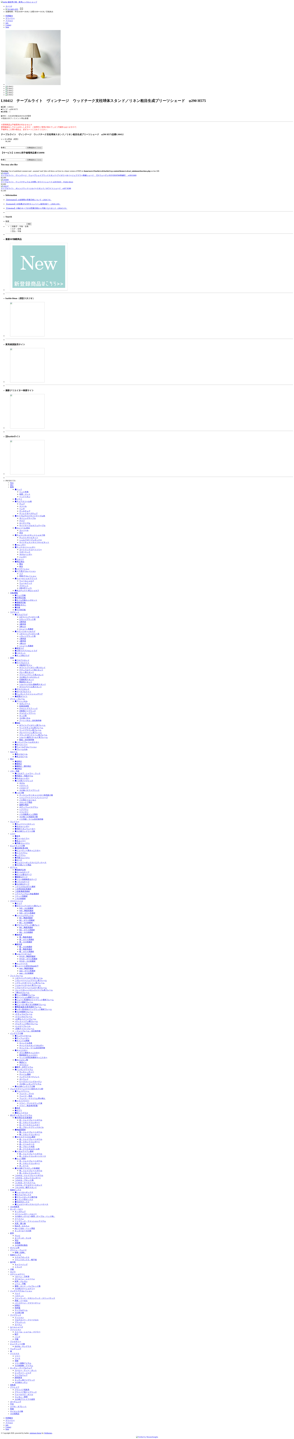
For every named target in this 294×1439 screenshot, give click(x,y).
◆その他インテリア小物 (25, 1086)
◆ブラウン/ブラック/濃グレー (27, 925)
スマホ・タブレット (18, 1406)
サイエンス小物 (16, 1411)
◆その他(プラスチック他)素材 (27, 1168)
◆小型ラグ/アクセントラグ (26, 651)
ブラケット (23, 586)
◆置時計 (18, 764)
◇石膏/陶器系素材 (22, 891)
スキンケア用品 (25, 802)
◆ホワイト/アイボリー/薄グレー (28, 906)
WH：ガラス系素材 (27, 913)
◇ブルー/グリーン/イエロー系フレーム (31, 988)
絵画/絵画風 (24, 706)
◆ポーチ (18, 860)
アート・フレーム (17, 699)
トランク (18, 1267)
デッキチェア (24, 511)
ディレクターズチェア (28, 513)
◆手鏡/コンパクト (22, 843)
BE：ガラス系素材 (27, 920)
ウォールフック (25, 583)
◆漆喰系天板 (20, 602)
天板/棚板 (14, 593)
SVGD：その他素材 (27, 961)
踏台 (21, 566)
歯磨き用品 (23, 805)
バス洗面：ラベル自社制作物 (31, 819)
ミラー (13, 834)
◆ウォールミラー (22, 838)
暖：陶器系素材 (25, 949)
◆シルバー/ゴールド (23, 954)
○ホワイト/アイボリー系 (29, 634)
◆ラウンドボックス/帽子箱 (26, 1197)
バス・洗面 (14, 771)
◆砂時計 (18, 769)
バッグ (17, 1337)
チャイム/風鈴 (25, 1074)
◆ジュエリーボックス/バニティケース (30, 862)
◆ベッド (18, 489)
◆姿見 (17, 836)
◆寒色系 (18, 935)
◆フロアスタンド (22, 660)
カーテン (18, 1325)
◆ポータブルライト (23, 692)
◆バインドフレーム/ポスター (27, 742)
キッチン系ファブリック (25, 1380)
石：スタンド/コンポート (29, 1122)
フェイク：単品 (25, 1096)
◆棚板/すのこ (20, 605)
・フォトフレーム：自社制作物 (27, 1031)
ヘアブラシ (23, 810)
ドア (21, 574)
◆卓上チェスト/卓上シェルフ (27, 590)
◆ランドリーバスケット (25, 824)
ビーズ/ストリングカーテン (30, 1082)
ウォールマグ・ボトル (24, 1394)
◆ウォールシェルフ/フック (26, 578)
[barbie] (19, 2)
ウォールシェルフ (26, 581)
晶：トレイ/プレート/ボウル (30, 1139)
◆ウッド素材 (20, 1159)
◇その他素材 (20, 899)
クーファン (19, 1219)
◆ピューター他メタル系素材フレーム (30, 1004)
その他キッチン (21, 1382)
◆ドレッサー (20, 545)
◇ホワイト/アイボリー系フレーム (29, 978)
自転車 (13, 1385)
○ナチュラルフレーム (23, 1014)
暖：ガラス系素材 (26, 952)
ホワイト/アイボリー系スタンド (32, 667)
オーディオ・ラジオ (23, 1238)
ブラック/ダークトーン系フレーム (33, 735)
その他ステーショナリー (25, 1289)
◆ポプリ (18, 1110)
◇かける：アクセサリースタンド (28, 1185)
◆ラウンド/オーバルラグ (25, 631)
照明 (12, 658)
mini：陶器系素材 (26, 968)
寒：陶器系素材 (25, 937)
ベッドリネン (24, 497)
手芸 (12, 1404)
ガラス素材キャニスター (29, 1053)
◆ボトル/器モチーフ (23, 875)
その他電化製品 (21, 1245)
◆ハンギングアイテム (24, 1069)
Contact (8, 25)
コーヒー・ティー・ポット (26, 1370)
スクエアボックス (22, 1257)
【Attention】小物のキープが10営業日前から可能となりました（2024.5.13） (36, 208)
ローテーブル (24, 523)
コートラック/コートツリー (30, 550)
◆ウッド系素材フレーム (25, 995)
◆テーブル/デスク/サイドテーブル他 (30, 516)
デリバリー (10, 18)
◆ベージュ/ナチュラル (24, 915)
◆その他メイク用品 (23, 865)
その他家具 (14, 1207)
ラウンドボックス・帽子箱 (26, 1260)
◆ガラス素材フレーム (24, 1002)
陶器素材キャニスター (28, 1055)
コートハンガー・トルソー (26, 1214)
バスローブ (23, 788)
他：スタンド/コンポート (29, 1173)
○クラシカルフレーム (23, 1017)
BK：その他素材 (26, 932)
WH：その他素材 (26, 908)
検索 (7, 221)
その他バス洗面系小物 (28, 817)
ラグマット (14, 612)
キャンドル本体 (25, 1043)
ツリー (17, 1356)
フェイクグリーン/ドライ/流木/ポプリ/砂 (26, 1089)
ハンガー (23, 557)
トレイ (17, 1293)
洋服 (16, 1339)
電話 (16, 1240)
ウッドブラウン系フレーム (30, 730)
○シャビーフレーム (23, 1026)
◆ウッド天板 (20, 595)
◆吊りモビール (21, 754)
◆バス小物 (19, 793)
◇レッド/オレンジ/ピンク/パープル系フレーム (34, 990)
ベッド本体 (23, 492)
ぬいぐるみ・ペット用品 (25, 1228)
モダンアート (24, 704)
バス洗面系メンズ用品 (28, 814)
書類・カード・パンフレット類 (27, 1286)
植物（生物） (20, 1252)
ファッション (15, 1329)
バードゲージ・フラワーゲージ (27, 1303)
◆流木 (17, 1108)
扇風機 (17, 1243)
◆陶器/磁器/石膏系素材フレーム (28, 1007)
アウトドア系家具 (22, 1390)
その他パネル (24, 718)
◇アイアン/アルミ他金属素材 (27, 894)
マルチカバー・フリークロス (27, 1320)
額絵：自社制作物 (26, 740)
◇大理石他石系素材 (23, 889)
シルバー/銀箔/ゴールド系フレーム (33, 737)
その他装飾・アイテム (24, 1366)
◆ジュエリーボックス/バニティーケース (31, 1204)
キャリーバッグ (21, 1264)
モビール (13, 752)
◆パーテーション (22, 569)
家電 (12, 1233)
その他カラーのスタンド (29, 677)
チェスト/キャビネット (28, 538)
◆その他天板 (20, 610)
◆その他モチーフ (22, 884)
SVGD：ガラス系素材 (28, 959)
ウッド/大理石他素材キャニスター (33, 1057)
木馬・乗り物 (20, 1224)
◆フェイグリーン (22, 1091)
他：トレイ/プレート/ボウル (30, 1171)
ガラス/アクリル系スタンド (30, 687)
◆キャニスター (21, 1050)
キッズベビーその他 (23, 1231)
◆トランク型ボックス (24, 1199)
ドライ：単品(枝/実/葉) (28, 1106)
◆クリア (18, 903)
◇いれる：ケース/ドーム (25, 1183)
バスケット (19, 1296)
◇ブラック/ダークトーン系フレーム (30, 983)
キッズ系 (23, 716)
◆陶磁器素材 (20, 1130)
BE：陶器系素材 (26, 918)
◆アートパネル (21, 701)
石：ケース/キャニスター (29, 1125)
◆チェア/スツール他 (23, 501)
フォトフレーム (16, 976)
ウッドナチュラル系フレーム (31, 728)
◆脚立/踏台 (19, 562)
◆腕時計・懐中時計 (23, 766)
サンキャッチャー (26, 1072)
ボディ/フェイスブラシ (28, 807)
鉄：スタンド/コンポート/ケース (32, 1156)
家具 (12, 487)
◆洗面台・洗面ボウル (24, 776)
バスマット (23, 785)
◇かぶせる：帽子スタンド (26, 1187)
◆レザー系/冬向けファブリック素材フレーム (33, 1009)
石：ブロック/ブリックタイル (31, 1127)
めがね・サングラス (23, 1346)
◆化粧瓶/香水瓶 (21, 848)
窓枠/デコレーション (27, 576)
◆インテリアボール (23, 1036)
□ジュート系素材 (26, 629)
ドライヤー (23, 812)
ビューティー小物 (17, 846)
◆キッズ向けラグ (22, 655)
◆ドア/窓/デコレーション (25, 571)
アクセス (9, 21)
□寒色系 (22, 622)
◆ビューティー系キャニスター (27, 850)
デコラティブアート (27, 713)
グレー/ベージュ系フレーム (30, 732)
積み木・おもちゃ (22, 1226)
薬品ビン (23, 1062)
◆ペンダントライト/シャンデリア (29, 694)
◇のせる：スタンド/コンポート (28, 1178)
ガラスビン (23, 1065)
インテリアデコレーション (21, 1291)
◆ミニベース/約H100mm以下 (27, 966)
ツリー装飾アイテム (23, 1363)
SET (11, 485)
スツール (23, 506)
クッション (19, 1317)
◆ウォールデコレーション (26, 747)
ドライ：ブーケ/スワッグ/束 (30, 1103)
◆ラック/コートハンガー (25, 547)
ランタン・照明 (21, 1397)
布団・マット (24, 494)
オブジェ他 (14, 1248)
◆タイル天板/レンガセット (26, 600)
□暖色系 (22, 624)
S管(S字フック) (25, 588)
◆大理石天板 (20, 598)
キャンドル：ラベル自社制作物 (32, 1048)
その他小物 (19, 1313)
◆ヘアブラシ (20, 855)
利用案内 (9, 16)
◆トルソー (19, 559)
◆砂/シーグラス (21, 1113)
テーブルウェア (21, 1375)
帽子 (16, 1334)
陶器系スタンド (25, 682)
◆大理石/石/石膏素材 (23, 1118)
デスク (22, 521)
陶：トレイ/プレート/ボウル (30, 1132)
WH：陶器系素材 (26, 911)
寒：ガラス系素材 (26, 939)
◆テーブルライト (22, 663)
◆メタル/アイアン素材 (24, 1151)
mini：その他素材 (26, 973)
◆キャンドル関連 (22, 1041)
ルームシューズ (16, 1327)
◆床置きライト (21, 696)
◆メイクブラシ (21, 853)
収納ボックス (15, 1190)
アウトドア (14, 1387)
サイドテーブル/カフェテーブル (32, 525)
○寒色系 (22, 639)
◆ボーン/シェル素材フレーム (27, 997)
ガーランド (23, 1079)
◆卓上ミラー (20, 841)
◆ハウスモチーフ (22, 882)
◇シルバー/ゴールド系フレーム (28, 985)
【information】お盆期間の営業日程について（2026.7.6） (29, 200)
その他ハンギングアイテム (30, 1084)
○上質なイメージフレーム (25, 1019)
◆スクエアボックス (23, 1195)
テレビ (17, 1236)
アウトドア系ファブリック (26, 1392)
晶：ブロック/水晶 (26, 1147)
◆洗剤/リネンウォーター (25, 829)
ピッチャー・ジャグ (23, 1373)
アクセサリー (15, 1341)
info (7, 23)
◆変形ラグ (19, 648)
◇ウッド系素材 (21, 896)
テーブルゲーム (21, 1310)
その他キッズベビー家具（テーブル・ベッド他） (35, 1216)
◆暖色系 (18, 944)
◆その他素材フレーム (24, 1012)
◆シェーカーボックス (24, 1192)
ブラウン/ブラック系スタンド (31, 675)
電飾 (16, 1361)
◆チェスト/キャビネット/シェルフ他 (30, 535)
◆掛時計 (18, 761)
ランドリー (14, 822)
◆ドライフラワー (22, 1101)
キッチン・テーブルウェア (21, 1368)
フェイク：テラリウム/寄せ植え (32, 1098)
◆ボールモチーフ (22, 872)
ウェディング (15, 1349)
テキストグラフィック (28, 708)
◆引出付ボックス (22, 1202)
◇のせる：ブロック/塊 (24, 1180)
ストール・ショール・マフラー (27, 1332)
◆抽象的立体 (20, 870)
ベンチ (22, 509)
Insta (7, 27)
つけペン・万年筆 (22, 1276)
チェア (22, 504)
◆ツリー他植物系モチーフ (26, 879)
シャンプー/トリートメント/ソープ (33, 797)
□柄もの (22, 627)
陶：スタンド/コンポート (29, 1134)
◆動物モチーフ (21, 877)
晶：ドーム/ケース (26, 1144)
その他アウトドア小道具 (25, 1399)
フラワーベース (16, 901)
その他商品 (14, 1414)
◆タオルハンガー (22, 778)
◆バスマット (20, 653)
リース (17, 1358)
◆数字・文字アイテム (24, 1067)
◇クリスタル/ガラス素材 (25, 887)
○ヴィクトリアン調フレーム (26, 1021)
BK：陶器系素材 (26, 927)
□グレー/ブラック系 (27, 619)
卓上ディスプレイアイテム (21, 1115)
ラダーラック (24, 552)
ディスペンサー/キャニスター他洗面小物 (36, 795)
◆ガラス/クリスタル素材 (25, 1137)
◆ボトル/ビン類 (21, 1060)
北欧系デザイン (25, 665)
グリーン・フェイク (18, 1250)
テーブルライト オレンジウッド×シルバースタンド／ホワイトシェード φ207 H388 (36, 188)
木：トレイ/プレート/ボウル (30, 1161)
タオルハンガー (25, 554)
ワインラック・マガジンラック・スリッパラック (35, 1298)
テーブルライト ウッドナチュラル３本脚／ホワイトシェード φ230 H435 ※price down (37, 182)
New (12, 483)
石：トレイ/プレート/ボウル (30, 1120)
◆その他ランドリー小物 (25, 831)
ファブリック (15, 1315)
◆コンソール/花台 (22, 528)
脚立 (21, 564)
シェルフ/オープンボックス (30, 540)
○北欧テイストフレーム (24, 1029)
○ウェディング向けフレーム (26, 1024)
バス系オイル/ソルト (27, 800)
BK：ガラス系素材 (27, 930)
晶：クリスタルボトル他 (29, 1149)
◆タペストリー (21, 745)
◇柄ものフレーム (22, 992)
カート (9, 6)
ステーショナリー (17, 1274)
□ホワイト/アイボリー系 (29, 617)
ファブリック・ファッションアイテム (30, 1221)
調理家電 (18, 1378)
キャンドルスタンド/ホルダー (31, 1045)
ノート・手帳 (20, 1284)
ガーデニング (15, 1402)
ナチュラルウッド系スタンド (31, 670)
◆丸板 (17, 607)
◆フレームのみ (21, 749)
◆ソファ (18, 499)
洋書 (12, 1269)
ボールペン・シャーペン (25, 1279)
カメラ (13, 1272)
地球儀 (17, 1308)
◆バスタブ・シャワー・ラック (27, 773)
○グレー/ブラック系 (27, 636)
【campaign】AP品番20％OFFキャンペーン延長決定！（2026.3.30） (33, 204)
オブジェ (13, 867)
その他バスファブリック (29, 790)
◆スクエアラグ (21, 615)
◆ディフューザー (22, 1038)
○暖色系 (22, 641)
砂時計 (17, 1305)
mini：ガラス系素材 (27, 971)
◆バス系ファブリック (24, 781)
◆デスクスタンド (22, 689)
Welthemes (48, 1433)
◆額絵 (17, 723)
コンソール (23, 530)
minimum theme (35, 1433)
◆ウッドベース (21, 964)
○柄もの (22, 643)
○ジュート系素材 (26, 646)
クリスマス (14, 1354)
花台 (21, 533)
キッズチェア (20, 1212)
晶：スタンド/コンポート (29, 1142)
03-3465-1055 (12, 9)
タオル (22, 783)
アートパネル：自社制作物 (30, 720)
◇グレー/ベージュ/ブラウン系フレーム (31, 980)
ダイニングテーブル (27, 518)
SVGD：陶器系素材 (27, 956)
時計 (12, 759)
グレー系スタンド (26, 672)
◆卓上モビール (21, 757)
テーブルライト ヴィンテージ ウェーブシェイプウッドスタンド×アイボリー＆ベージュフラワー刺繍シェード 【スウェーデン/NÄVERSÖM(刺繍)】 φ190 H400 (68, 175)
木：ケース (23, 1166)
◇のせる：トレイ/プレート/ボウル (29, 1175)
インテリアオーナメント (29, 1077)
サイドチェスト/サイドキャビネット (34, 542)
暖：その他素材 (25, 947)
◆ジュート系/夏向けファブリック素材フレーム (34, 1000)
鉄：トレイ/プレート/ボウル (30, 1154)
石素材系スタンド (26, 680)
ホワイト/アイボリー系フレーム (32, 725)
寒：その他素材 (25, 942)
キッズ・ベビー (16, 1209)
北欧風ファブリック (27, 711)
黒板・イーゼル (21, 1301)
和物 (12, 1409)
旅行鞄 (13, 1262)
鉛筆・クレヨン (21, 1281)
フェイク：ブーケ (26, 1094)
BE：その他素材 (26, 923)
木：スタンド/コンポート (29, 1163)
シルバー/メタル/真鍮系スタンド (32, 684)
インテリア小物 (16, 1033)
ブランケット (20, 1322)
